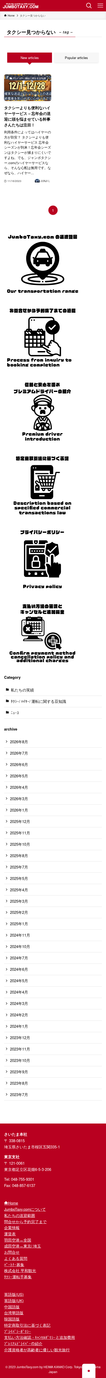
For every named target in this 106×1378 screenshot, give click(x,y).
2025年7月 (19, 867)
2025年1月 (19, 923)
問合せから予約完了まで (25, 1221)
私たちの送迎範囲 (19, 1215)
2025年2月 (19, 912)
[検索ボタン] (89, 5)
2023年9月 (19, 1071)
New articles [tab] (30, 57)
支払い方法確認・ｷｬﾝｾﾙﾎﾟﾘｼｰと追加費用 (39, 1337)
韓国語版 (12, 1319)
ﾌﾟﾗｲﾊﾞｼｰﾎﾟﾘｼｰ (17, 1331)
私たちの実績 (22, 689)
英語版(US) (14, 1294)
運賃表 (10, 1233)
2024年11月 (20, 935)
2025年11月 (20, 832)
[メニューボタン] (100, 5)
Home (13, 1203)
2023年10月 (20, 1060)
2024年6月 (19, 969)
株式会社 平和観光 (20, 1270)
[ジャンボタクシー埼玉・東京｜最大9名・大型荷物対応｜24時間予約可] (20, 5)
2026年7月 (19, 753)
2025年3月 (19, 901)
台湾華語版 (13, 1312)
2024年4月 (19, 992)
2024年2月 (19, 1014)
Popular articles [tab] (76, 57)
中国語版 (12, 1306)
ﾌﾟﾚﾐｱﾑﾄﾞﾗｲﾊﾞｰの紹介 (23, 1343)
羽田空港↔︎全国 (17, 1240)
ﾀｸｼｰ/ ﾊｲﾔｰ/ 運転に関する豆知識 (38, 701)
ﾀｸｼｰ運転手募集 (18, 1276)
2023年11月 (20, 1049)
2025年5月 (19, 878)
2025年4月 (19, 889)
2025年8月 (19, 855)
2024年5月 (19, 980)
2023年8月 (19, 1083)
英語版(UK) (14, 1300)
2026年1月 (19, 810)
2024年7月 (19, 957)
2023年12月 (20, 1037)
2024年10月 (20, 946)
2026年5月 (19, 775)
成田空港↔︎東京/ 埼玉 (22, 1246)
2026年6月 (19, 764)
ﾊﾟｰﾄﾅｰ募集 (14, 1264)
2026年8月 (19, 741)
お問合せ (12, 1252)
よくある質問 (15, 1258)
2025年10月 (20, 844)
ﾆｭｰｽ (15, 712)
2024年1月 (19, 1026)
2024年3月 (19, 1003)
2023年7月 (19, 1094)
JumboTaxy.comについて (25, 1209)
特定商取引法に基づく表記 (27, 1325)
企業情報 (12, 1227)
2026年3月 (19, 798)
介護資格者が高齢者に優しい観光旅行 (37, 1349)
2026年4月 (19, 787)
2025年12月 (20, 821)
